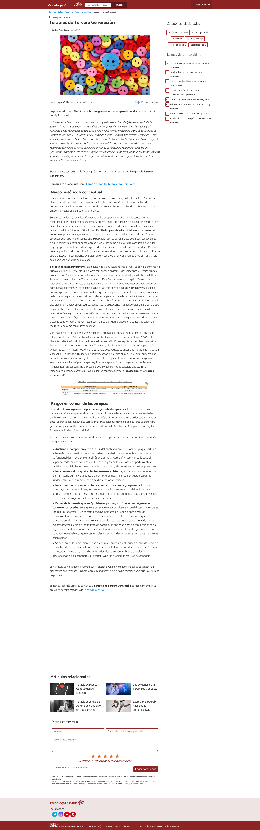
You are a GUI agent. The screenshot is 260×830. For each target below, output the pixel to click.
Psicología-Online (56, 12)
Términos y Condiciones (132, 826)
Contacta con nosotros (111, 826)
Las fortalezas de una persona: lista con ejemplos (189, 65)
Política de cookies (172, 826)
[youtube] (67, 814)
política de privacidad (79, 767)
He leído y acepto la (71, 767)
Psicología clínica (195, 39)
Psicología (69, 12)
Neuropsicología (178, 45)
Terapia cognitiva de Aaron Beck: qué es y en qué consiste (88, 706)
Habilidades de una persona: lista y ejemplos (187, 74)
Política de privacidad (153, 826)
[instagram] (60, 814)
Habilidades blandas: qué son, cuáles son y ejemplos (190, 121)
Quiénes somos (93, 826)
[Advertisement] (105, 633)
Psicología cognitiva (83, 12)
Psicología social (198, 45)
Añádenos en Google (149, 102)
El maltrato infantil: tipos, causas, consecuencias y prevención (186, 92)
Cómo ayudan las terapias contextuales (110, 184)
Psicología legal (200, 33)
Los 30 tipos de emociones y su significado (191, 99)
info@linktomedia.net (133, 783)
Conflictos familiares (178, 33)
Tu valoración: (85, 761)
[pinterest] (73, 814)
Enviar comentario (145, 769)
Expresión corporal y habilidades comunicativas (145, 706)
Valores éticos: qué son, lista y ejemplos (189, 114)
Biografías (177, 39)
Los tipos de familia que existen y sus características (188, 83)
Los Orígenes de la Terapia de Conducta (145, 687)
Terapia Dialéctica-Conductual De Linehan (87, 689)
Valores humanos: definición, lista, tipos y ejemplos (190, 106)
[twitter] (54, 814)
